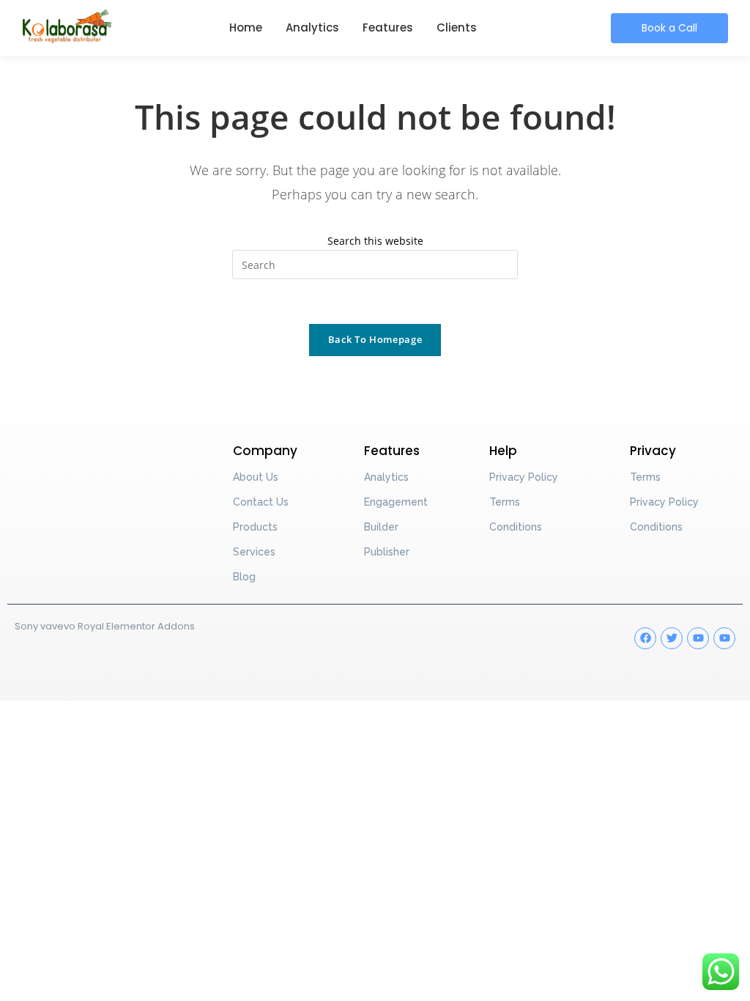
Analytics (312, 27)
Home (245, 27)
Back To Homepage (375, 339)
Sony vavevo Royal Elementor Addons (105, 626)
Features (388, 27)
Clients (457, 27)
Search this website (375, 241)
